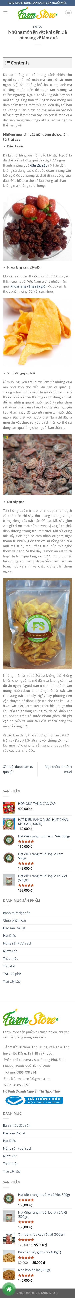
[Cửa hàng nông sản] (33, 1100)
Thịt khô (9, 966)
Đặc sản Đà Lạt (14, 928)
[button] (5, 13)
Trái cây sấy (11, 981)
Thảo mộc (10, 958)
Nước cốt (10, 951)
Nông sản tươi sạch (17, 943)
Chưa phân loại (14, 920)
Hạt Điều (9, 935)
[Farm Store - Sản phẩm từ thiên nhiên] (38, 13)
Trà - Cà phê (12, 974)
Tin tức (37, 26)
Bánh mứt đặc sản (16, 913)
